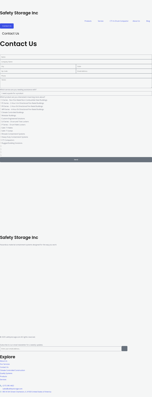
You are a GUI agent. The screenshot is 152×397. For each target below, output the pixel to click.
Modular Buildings (9, 115)
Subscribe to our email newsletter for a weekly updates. (21, 345)
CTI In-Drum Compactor (119, 21)
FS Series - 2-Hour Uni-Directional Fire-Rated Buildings (23, 103)
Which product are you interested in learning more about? (22, 97)
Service (100, 21)
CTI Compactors (8, 140)
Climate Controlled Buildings (13, 112)
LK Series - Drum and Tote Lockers (15, 121)
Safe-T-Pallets (7, 128)
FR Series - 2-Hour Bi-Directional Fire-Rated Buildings (22, 106)
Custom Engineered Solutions (13, 118)
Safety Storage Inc (19, 13)
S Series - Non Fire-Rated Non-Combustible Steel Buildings (24, 100)
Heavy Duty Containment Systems (15, 137)
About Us (136, 21)
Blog (148, 21)
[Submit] (124, 348)
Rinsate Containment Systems (13, 134)
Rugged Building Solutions (12, 143)
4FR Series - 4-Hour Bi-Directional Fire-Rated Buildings (23, 109)
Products (88, 21)
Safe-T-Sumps (7, 131)
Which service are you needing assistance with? (18, 89)
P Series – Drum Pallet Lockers (13, 125)
